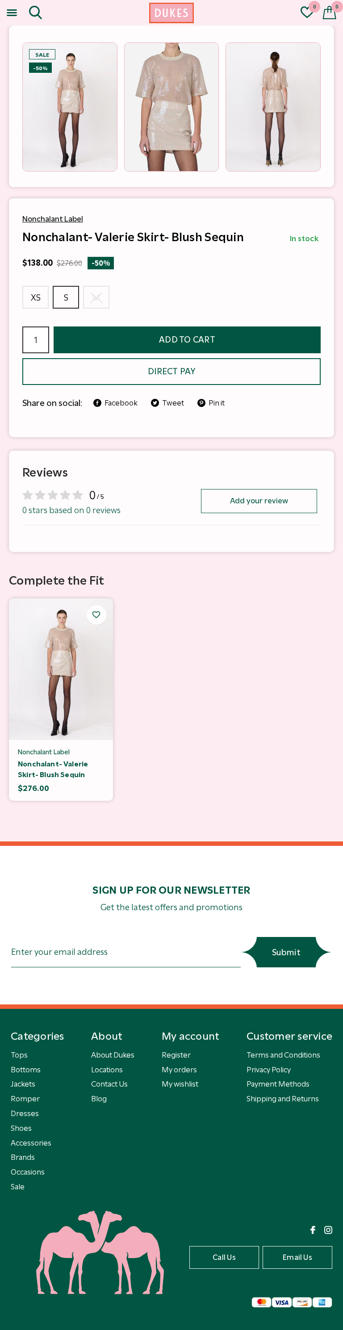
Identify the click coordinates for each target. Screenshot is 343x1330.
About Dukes (112, 1054)
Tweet (173, 402)
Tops (19, 1054)
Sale (18, 1186)
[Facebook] (312, 1230)
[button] (13, 13)
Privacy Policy (269, 1069)
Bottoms (26, 1069)
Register (176, 1054)
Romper (25, 1098)
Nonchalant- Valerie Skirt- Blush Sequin (53, 769)
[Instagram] (328, 1230)
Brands (23, 1157)
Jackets (23, 1083)
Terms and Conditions (283, 1054)
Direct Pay (171, 371)
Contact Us (109, 1083)
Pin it (217, 402)
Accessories (31, 1142)
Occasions (28, 1171)
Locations (107, 1069)
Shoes (21, 1128)
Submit (286, 952)
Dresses (25, 1113)
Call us (224, 1257)
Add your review (259, 500)
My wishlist (180, 1083)
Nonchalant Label (52, 218)
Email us (297, 1257)
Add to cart (187, 340)
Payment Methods (278, 1083)
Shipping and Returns (283, 1098)
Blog (99, 1098)
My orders (179, 1069)
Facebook (121, 402)
